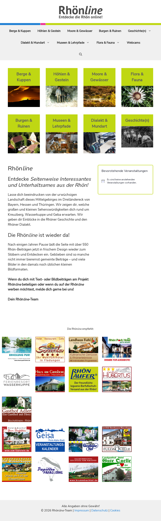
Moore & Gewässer (79, 31)
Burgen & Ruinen (110, 31)
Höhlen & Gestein (49, 31)
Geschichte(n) (137, 31)
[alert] (125, 181)
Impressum (82, 510)
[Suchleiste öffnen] (80, 54)
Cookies (115, 510)
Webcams (133, 43)
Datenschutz (99, 510)
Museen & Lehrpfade (70, 43)
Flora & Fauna (106, 43)
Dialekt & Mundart (33, 43)
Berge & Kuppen (20, 31)
